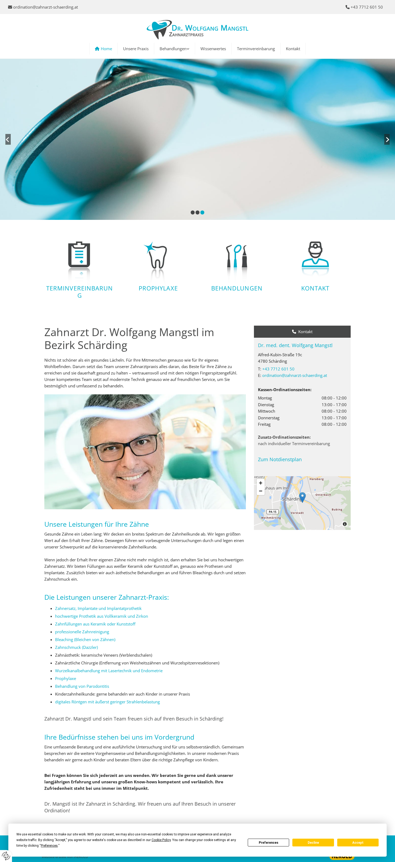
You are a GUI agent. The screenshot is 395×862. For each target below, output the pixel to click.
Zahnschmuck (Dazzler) (76, 647)
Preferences (268, 843)
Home (106, 48)
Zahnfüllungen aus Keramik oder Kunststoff (95, 624)
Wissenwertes (213, 48)
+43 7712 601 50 (278, 369)
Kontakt (293, 48)
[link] (174, 48)
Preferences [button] (49, 846)
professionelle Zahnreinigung (82, 631)
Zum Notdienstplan (280, 459)
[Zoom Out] (261, 491)
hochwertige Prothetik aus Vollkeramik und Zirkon (101, 616)
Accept (358, 843)
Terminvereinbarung (256, 48)
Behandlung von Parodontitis (82, 686)
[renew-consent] (6, 856)
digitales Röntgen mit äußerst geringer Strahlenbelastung (107, 701)
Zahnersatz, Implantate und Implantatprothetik (98, 608)
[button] (302, 497)
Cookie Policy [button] (161, 840)
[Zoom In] (261, 483)
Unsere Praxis (136, 48)
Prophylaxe (158, 288)
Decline (313, 843)
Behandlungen (173, 48)
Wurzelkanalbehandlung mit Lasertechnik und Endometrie (109, 670)
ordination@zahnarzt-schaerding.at (45, 7)
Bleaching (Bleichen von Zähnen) (85, 639)
